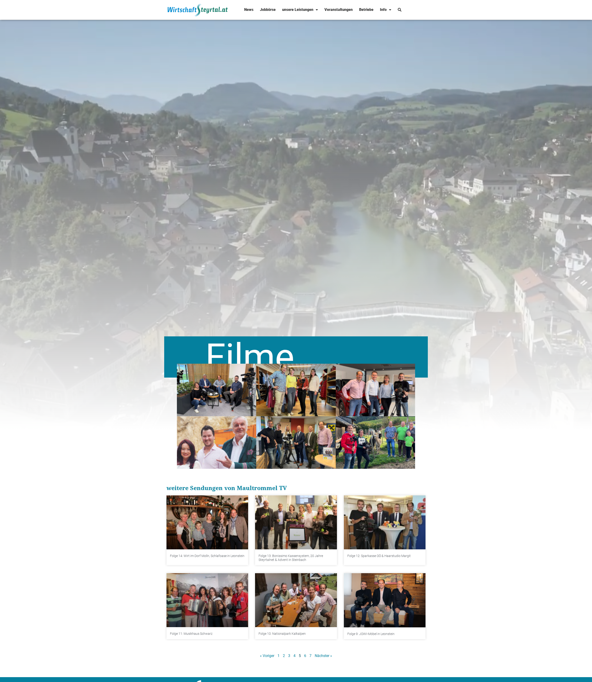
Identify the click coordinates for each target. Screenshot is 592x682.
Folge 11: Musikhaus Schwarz (191, 633)
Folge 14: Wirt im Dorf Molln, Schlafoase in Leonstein (207, 556)
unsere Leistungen (297, 9)
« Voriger (267, 656)
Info (383, 9)
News (248, 9)
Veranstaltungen (338, 9)
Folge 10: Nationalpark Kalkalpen (282, 633)
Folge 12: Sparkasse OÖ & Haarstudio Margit (379, 556)
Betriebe (366, 9)
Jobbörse (268, 9)
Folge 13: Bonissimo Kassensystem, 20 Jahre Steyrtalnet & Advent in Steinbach (291, 558)
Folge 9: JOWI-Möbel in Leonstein (371, 634)
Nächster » (323, 656)
